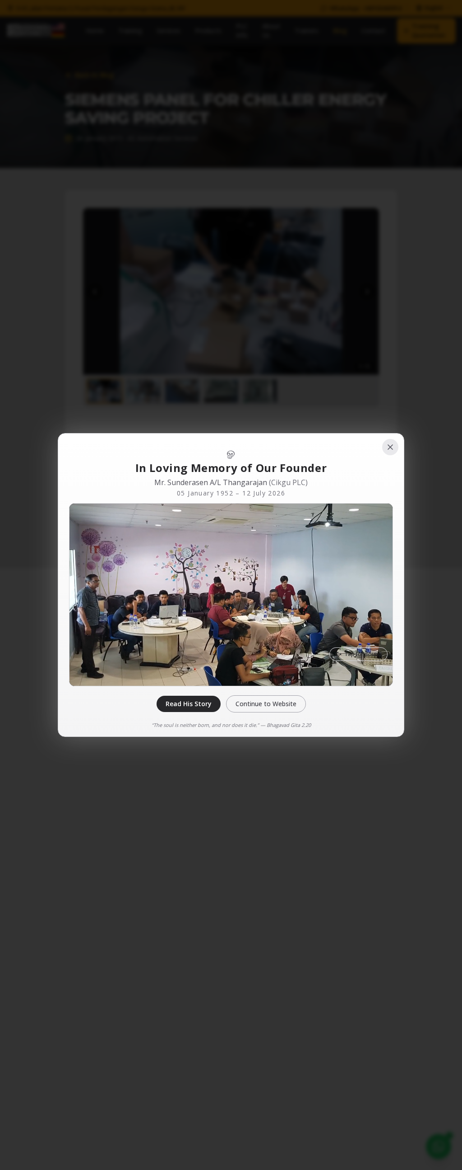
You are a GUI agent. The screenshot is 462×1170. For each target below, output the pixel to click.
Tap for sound (363, 654)
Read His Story (189, 703)
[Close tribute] (390, 447)
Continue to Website (266, 703)
